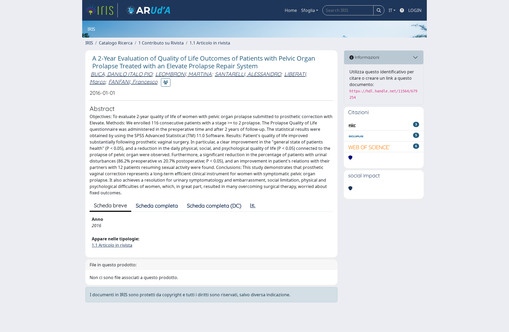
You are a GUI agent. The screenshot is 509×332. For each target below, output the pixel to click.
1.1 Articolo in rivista (210, 43)
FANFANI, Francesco (132, 81)
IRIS (89, 43)
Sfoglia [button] (308, 10)
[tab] (253, 205)
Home (291, 10)
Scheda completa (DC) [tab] (214, 205)
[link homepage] (101, 10)
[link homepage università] (148, 10)
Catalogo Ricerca (116, 43)
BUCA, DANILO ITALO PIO (121, 74)
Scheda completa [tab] (157, 205)
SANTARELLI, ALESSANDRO (248, 74)
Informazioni (366, 57)
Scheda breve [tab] (110, 205)
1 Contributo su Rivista (161, 43)
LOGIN (415, 10)
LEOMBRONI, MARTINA (183, 74)
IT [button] (390, 10)
